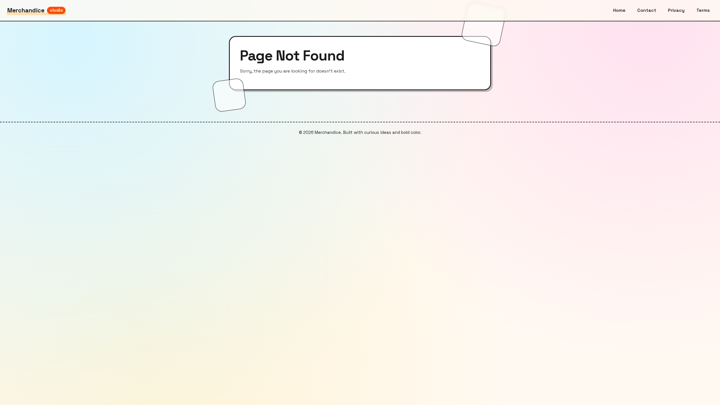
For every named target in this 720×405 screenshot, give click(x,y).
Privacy (676, 10)
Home (619, 10)
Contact (646, 10)
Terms (703, 10)
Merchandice (35, 10)
